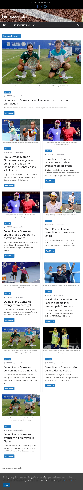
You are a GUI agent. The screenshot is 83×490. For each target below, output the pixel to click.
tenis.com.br (15, 16)
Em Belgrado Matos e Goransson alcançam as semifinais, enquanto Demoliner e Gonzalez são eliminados (20, 163)
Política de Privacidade (71, 481)
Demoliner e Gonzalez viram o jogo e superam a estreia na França (19, 234)
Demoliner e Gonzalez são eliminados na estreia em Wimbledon (36, 101)
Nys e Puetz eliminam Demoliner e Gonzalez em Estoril (60, 232)
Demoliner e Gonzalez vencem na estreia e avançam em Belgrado (58, 162)
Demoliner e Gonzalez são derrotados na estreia (61, 368)
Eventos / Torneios (22, 25)
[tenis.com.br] (4, 25)
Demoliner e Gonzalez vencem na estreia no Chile (20, 368)
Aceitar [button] (7, 485)
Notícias (7, 92)
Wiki (34, 25)
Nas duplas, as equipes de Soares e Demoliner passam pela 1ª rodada (61, 303)
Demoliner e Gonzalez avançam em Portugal (17, 303)
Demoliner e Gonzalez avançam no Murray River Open (19, 438)
